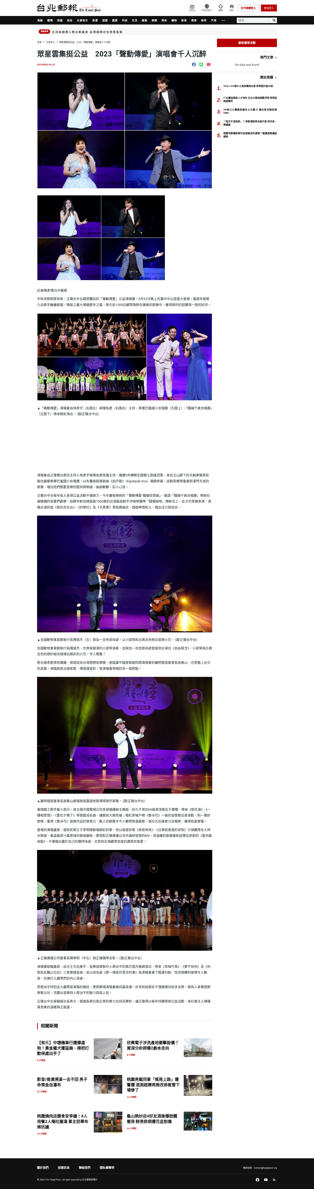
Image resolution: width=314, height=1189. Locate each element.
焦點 (40, 20)
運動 (144, 20)
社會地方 (82, 20)
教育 (194, 20)
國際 (50, 20)
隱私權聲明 (107, 1167)
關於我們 (43, 1167)
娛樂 (154, 20)
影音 (184, 20)
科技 (125, 20)
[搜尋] (274, 20)
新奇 (204, 20)
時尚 (164, 20)
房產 (95, 20)
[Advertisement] (124, 445)
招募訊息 (64, 1167)
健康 (115, 20)
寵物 (174, 20)
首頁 (39, 42)
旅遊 (105, 20)
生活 (134, 20)
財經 (60, 20)
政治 (70, 20)
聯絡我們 (84, 1167)
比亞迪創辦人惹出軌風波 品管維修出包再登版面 (87, 32)
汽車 (213, 20)
